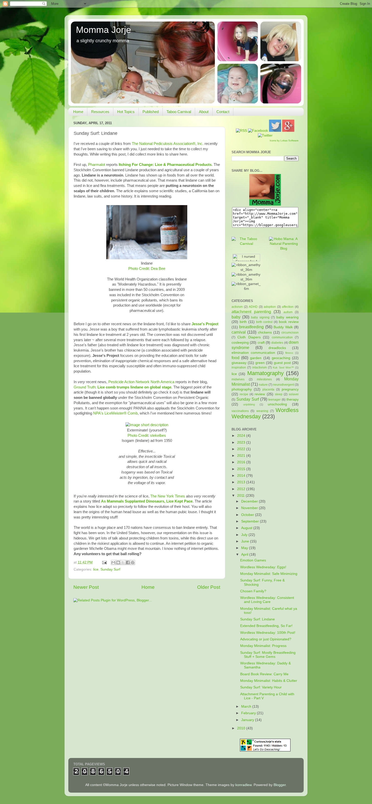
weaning (262, 411)
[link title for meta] (147, 425)
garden (255, 358)
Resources (100, 112)
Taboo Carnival (179, 112)
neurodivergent (283, 384)
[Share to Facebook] (127, 562)
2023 (241, 442)
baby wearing (287, 317)
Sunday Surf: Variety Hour (261, 687)
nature (263, 384)
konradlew (243, 785)
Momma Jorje (103, 30)
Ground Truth (84, 387)
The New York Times (167, 496)
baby (236, 317)
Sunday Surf (110, 569)
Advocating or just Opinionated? (265, 639)
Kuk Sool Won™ (283, 367)
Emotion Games (253, 560)
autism (288, 312)
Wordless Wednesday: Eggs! (263, 567)
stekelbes (158, 435)
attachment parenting (251, 311)
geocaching (281, 358)
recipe (244, 394)
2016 (241, 462)
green (260, 363)
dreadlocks (277, 348)
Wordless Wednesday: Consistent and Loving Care (267, 600)
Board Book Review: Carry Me (264, 674)
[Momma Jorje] (265, 204)
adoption (270, 307)
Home (78, 112)
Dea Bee (158, 269)
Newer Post (86, 587)
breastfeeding (251, 326)
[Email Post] (104, 562)
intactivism (259, 367)
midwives (238, 379)
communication (282, 337)
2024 (241, 436)
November (250, 508)
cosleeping (240, 342)
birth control (264, 322)
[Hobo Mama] (284, 248)
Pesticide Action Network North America (141, 382)
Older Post (208, 587)
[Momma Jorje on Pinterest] (265, 135)
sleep (278, 394)
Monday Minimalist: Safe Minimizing (268, 574)
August (247, 528)
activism (237, 307)
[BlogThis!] (118, 562)
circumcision (290, 332)
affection (288, 307)
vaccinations (240, 411)
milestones (264, 379)
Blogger (280, 785)
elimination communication (253, 353)
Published (150, 112)
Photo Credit (138, 269)
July (245, 535)
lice (95, 569)
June (245, 541)
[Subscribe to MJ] (241, 131)
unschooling (277, 404)
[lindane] (146, 258)
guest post (282, 363)
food (235, 357)
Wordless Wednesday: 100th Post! (267, 633)
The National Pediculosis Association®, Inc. (167, 144)
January (248, 720)
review (260, 394)
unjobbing (249, 404)
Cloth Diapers (248, 337)
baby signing (260, 317)
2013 (241, 482)
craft (261, 342)
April (245, 554)
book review (289, 322)
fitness (289, 352)
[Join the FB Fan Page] (258, 131)
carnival (239, 332)
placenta (268, 389)
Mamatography (265, 373)
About (204, 112)
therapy (292, 399)
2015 (241, 469)
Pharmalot (96, 165)
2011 (241, 495)
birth (243, 322)
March (246, 706)
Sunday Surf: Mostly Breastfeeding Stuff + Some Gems (268, 655)
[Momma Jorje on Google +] (288, 131)
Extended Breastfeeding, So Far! (266, 626)
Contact (222, 112)
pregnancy (290, 389)
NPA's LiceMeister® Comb (115, 413)
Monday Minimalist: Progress (263, 646)
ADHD (253, 307)
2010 (241, 728)
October (248, 515)
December (250, 501)
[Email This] (113, 562)
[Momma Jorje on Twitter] (275, 131)
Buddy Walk (283, 327)
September (250, 521)
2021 (241, 456)
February (249, 713)
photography (242, 389)
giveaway (239, 363)
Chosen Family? (253, 591)
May (245, 548)
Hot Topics (126, 112)
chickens (265, 332)
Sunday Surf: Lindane (257, 619)
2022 (241, 449)
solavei (294, 394)
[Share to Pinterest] (132, 562)
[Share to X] (123, 562)
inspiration (239, 367)
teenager (274, 399)
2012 (241, 489)
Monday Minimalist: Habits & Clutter (268, 681)
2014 (241, 475)
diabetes (277, 342)
